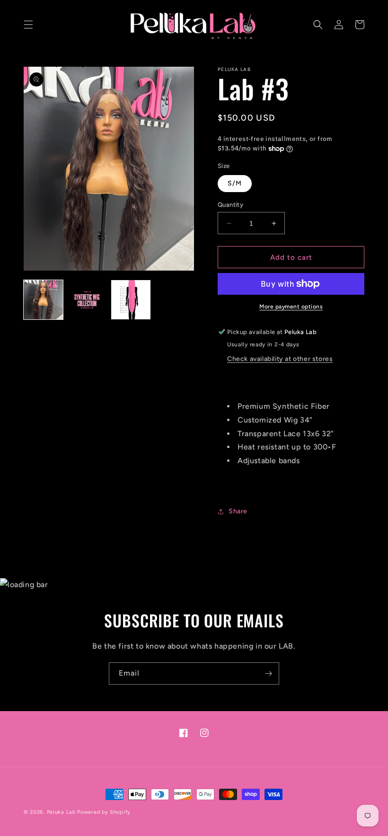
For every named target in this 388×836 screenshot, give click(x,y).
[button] (28, 24)
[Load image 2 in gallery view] (87, 299)
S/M (235, 183)
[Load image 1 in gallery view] (43, 299)
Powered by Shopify (104, 812)
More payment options (291, 306)
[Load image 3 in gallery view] (130, 299)
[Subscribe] (268, 673)
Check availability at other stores (280, 359)
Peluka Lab (61, 812)
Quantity (230, 204)
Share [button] (238, 511)
